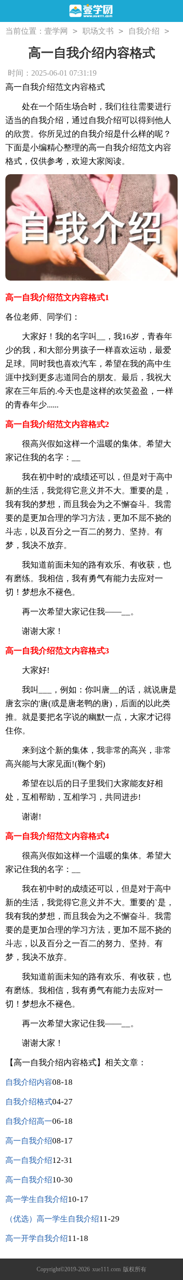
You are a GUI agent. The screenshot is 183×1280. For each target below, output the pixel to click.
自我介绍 (144, 31)
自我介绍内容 (28, 1082)
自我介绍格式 (28, 1101)
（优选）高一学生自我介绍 (52, 1219)
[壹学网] (91, 11)
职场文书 (98, 31)
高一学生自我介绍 (36, 1199)
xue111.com (106, 1269)
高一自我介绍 (28, 1141)
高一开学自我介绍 (36, 1238)
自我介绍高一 (28, 1121)
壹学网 (56, 31)
